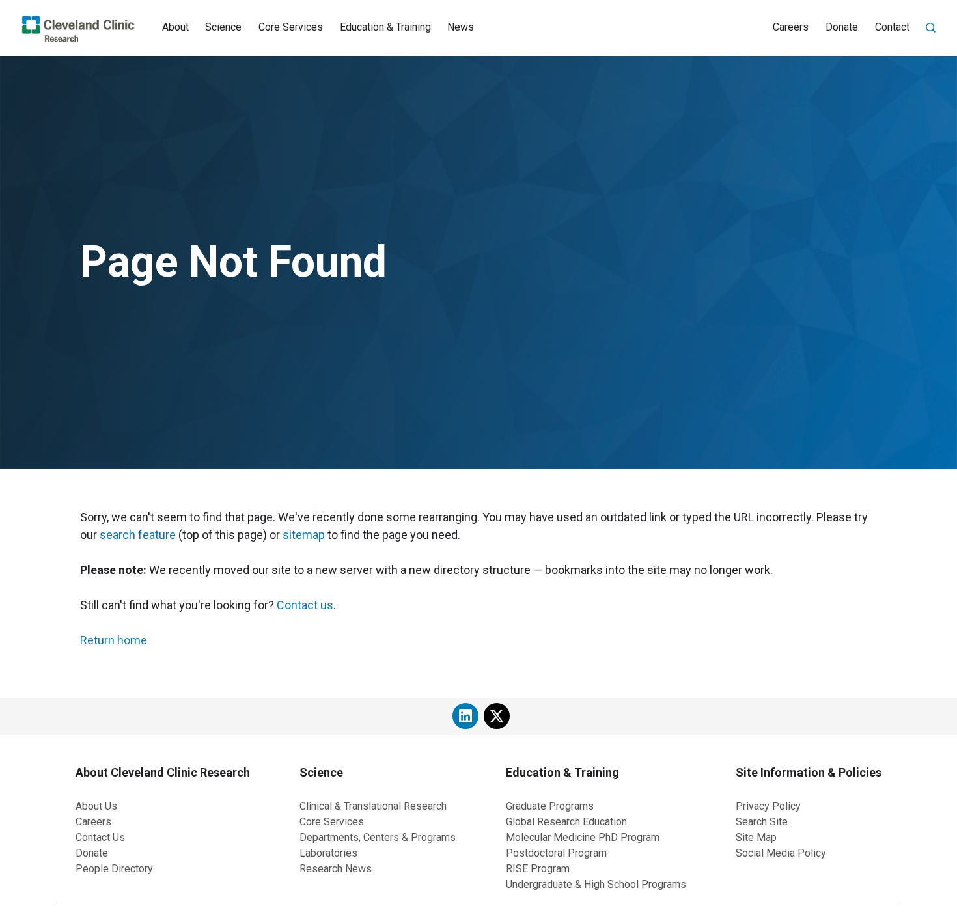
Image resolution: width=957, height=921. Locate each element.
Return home (113, 640)
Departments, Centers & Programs (377, 837)
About (175, 27)
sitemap (304, 535)
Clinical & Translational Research (373, 806)
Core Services (290, 27)
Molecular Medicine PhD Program (582, 837)
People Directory (114, 868)
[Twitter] (497, 716)
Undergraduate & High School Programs (596, 884)
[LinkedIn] (465, 716)
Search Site (762, 822)
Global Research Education (566, 822)
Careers (791, 27)
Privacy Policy (768, 806)
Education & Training (385, 27)
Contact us (305, 605)
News (460, 27)
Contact (892, 27)
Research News (335, 868)
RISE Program (538, 868)
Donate (841, 27)
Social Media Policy (781, 853)
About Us (96, 806)
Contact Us (100, 837)
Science (223, 27)
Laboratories (328, 853)
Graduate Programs (550, 806)
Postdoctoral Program (556, 853)
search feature (138, 535)
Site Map (756, 837)
